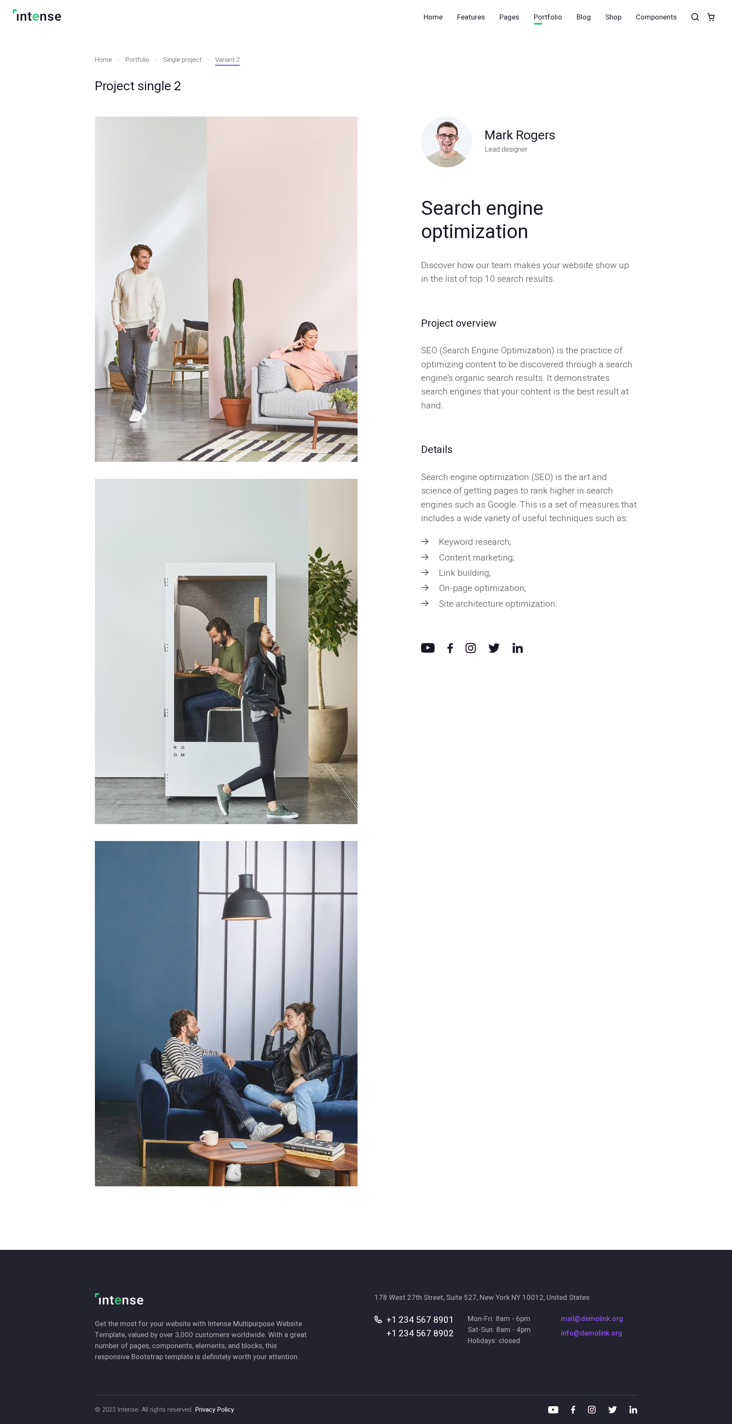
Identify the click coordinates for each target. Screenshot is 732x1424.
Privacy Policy (214, 1409)
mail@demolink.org (592, 1318)
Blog (584, 17)
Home (433, 17)
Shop (613, 17)
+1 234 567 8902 (420, 1333)
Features (471, 17)
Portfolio (548, 17)
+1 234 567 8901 (420, 1320)
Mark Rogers (520, 135)
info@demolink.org (591, 1333)
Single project (182, 59)
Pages (509, 17)
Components (656, 17)
